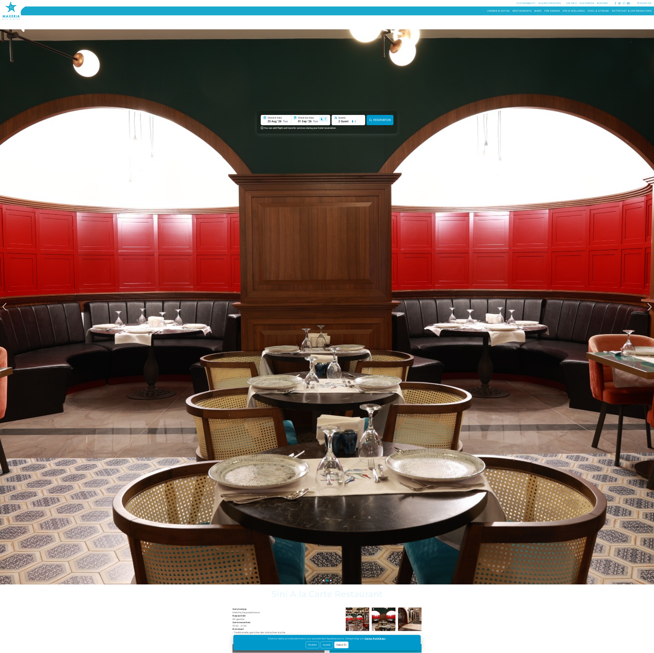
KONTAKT (602, 3)
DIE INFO (571, 3)
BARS (537, 10)
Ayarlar (327, 644)
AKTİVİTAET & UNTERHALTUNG (632, 10)
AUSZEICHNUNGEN (549, 3)
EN (641, 3)
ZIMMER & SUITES (498, 10)
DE (649, 3)
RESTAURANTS (522, 10)
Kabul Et (341, 644)
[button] (649, 307)
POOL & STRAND (598, 10)
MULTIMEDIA (587, 3)
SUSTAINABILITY (525, 3)
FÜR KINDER (552, 10)
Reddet (312, 644)
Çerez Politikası (374, 638)
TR (638, 3)
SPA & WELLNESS (574, 10)
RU (646, 3)
